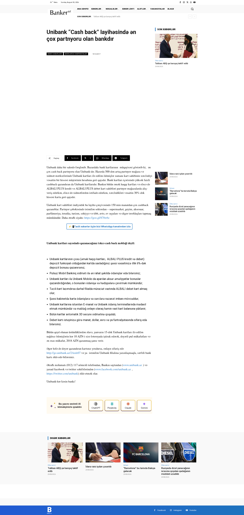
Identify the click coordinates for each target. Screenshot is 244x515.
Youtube (192, 510)
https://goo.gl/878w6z (96, 218)
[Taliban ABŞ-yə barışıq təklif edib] (176, 46)
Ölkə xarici (159, 60)
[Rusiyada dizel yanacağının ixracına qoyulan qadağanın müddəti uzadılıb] (161, 209)
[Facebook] (180, 2)
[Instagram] (184, 2)
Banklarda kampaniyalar (76, 54)
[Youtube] (194, 2)
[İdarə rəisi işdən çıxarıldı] (161, 178)
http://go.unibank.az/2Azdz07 (64, 353)
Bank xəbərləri (55, 54)
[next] (194, 16)
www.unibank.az (132, 365)
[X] (187, 2)
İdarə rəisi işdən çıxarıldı (181, 174)
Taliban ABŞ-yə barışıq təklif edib (106, 16)
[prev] (190, 16)
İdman (172, 188)
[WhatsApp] (191, 2)
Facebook (161, 510)
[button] (192, 9)
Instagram (178, 510)
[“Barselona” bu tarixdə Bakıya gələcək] (161, 193)
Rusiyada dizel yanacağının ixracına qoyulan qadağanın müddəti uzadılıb (182, 208)
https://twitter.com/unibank (62, 373)
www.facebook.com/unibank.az (113, 369)
